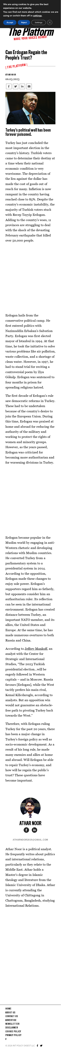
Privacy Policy (13, 1035)
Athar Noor (10, 75)
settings (37, 15)
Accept (10, 22)
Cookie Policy (13, 1031)
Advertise (11, 1020)
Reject (24, 22)
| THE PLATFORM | (16, 66)
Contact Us (11, 1016)
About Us (10, 1013)
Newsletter (12, 1024)
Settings (38, 22)
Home (8, 1009)
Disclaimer (11, 1028)
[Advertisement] (30, 277)
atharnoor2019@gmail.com (30, 839)
